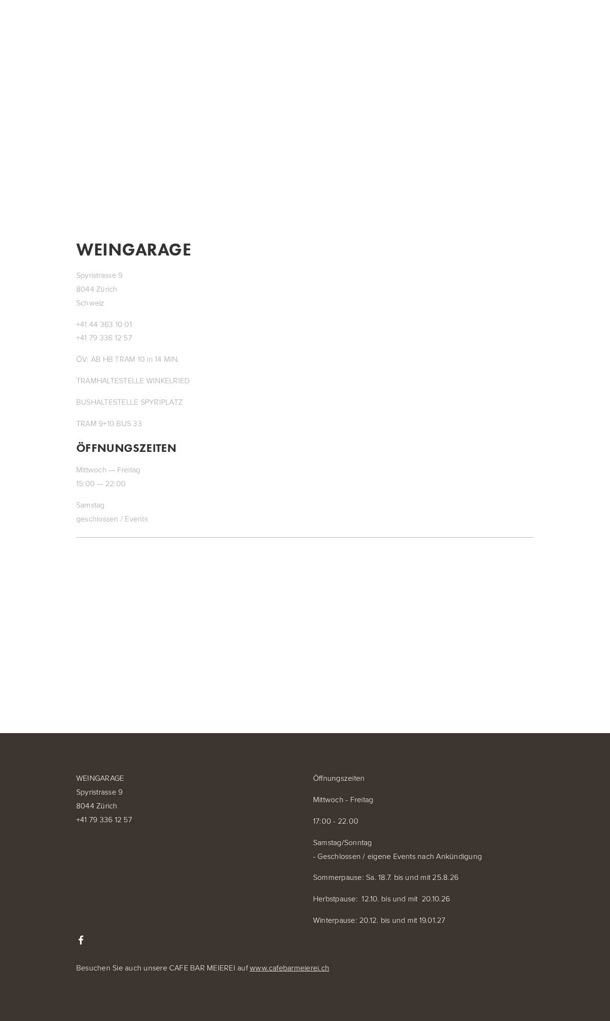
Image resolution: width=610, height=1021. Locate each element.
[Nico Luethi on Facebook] (81, 940)
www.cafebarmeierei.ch (289, 967)
